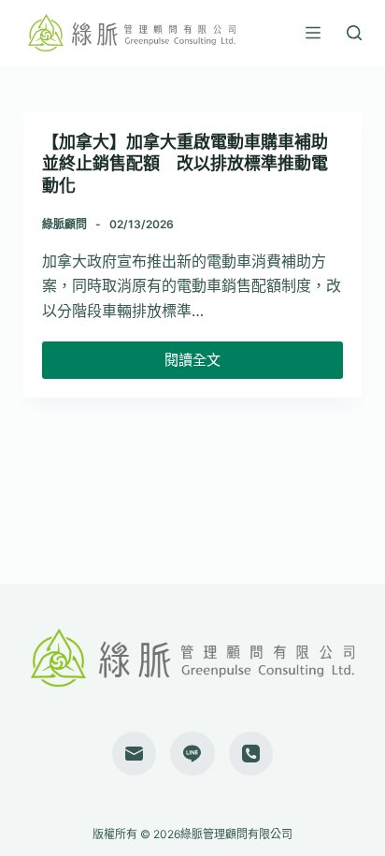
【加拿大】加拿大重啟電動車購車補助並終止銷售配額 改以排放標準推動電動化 (185, 164)
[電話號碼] (251, 754)
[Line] (192, 754)
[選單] (313, 32)
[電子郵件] (134, 754)
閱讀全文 (192, 365)
